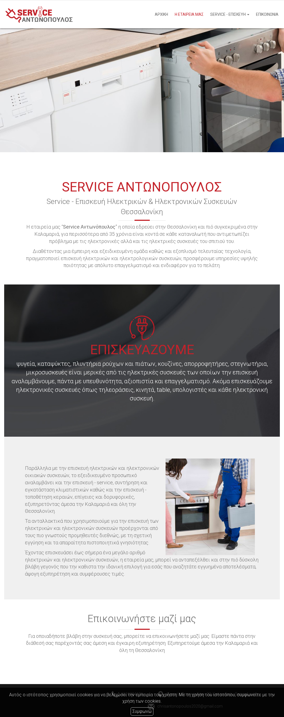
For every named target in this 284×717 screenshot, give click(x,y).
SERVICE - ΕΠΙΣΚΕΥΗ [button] (228, 14)
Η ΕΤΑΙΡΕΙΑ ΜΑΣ (189, 14)
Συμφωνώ (142, 711)
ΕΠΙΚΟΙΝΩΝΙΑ (267, 14)
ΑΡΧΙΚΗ (161, 14)
